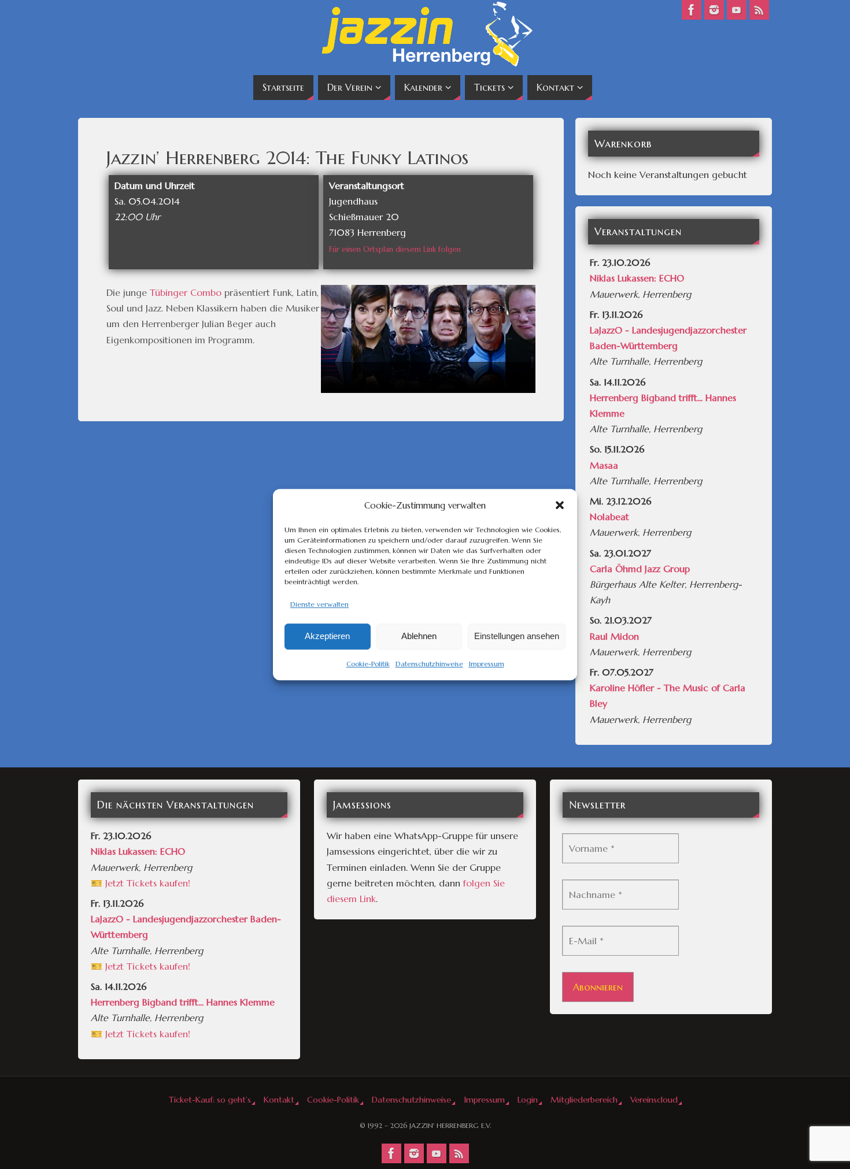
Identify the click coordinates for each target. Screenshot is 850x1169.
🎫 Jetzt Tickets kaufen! (140, 883)
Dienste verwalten (319, 604)
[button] (560, 505)
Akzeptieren (327, 636)
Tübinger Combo (185, 292)
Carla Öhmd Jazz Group (640, 568)
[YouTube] (736, 10)
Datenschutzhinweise (429, 663)
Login (528, 1099)
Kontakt (279, 1099)
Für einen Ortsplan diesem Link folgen (395, 249)
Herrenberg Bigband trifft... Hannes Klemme (183, 1002)
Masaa (604, 465)
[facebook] (691, 10)
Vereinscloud (654, 1099)
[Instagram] (714, 10)
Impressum (486, 663)
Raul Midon (614, 636)
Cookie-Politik (368, 663)
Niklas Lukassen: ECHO (637, 278)
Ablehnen (419, 636)
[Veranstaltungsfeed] (759, 10)
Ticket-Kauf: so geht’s (210, 1099)
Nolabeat (609, 516)
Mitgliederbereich (584, 1099)
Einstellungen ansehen (516, 636)
